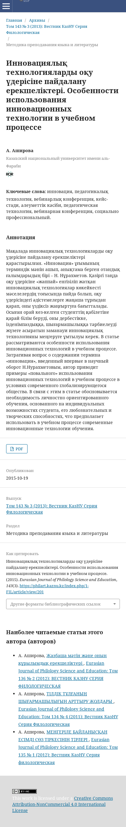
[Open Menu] (6, 6)
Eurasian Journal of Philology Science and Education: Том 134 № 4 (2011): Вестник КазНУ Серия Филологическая (68, 716)
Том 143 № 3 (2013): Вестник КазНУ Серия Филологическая (46, 29)
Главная (14, 20)
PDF (19, 449)
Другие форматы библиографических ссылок (55, 604)
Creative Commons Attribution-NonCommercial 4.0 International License (62, 804)
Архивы (37, 20)
